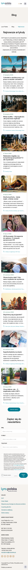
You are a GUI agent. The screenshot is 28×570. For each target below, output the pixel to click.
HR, (16, 251)
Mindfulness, (8, 289)
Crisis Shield (4, 501)
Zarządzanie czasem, (10, 130)
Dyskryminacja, (12, 403)
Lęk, (18, 210)
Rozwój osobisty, (13, 210)
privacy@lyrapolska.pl (19, 465)
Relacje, (17, 326)
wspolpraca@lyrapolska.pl (8, 552)
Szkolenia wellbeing (6, 510)
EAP (2, 498)
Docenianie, (24, 91)
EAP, (23, 363)
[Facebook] (2, 556)
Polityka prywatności (6, 567)
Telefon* (4, 443)
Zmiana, (7, 210)
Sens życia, (8, 326)
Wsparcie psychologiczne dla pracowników (13, 504)
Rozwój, (7, 91)
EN (21, 3)
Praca (23, 130)
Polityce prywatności (18, 469)
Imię (2, 427)
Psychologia (22, 210)
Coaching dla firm (6, 507)
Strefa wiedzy (5, 513)
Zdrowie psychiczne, (16, 289)
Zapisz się (23, 475)
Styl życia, (13, 326)
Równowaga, (12, 91)
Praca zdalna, (19, 91)
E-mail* (3, 435)
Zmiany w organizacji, (10, 251)
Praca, (18, 403)
